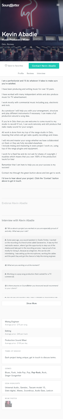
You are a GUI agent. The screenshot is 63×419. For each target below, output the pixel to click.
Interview (41, 73)
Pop (28, 372)
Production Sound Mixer (16, 340)
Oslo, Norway (8, 44)
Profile (21, 73)
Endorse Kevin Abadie (14, 203)
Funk (13, 372)
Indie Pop (21, 372)
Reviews (30, 73)
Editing (8, 331)
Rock (44, 372)
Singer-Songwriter (13, 375)
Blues (7, 372)
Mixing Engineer (12, 321)
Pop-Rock (36, 372)
